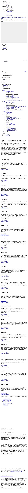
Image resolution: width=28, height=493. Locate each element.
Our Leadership (9, 118)
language (8, 134)
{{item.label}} (9, 7)
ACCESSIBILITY (7, 400)
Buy (4, 89)
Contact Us (5, 130)
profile (4, 47)
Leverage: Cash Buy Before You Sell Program (16, 105)
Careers (7, 120)
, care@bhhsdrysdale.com (16, 470)
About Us (8, 114)
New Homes (8, 91)
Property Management (10, 127)
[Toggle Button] (14, 31)
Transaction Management (11, 129)
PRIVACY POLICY (7, 398)
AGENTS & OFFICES (8, 402)
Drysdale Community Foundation (13, 117)
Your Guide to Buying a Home (12, 97)
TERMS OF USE (7, 397)
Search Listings (4, 166)
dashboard (8, 4)
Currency (8, 133)
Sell (4, 100)
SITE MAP (5, 403)
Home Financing (9, 95)
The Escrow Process (10, 94)
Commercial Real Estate (11, 128)
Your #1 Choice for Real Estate (12, 106)
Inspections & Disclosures (11, 102)
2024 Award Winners (10, 123)
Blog (4, 131)
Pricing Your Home (10, 101)
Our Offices (8, 112)
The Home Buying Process (12, 92)
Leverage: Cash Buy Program (12, 96)
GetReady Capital (10, 107)
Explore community (5, 168)
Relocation (8, 125)
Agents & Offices (7, 109)
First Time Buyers (10, 90)
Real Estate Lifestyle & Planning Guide (14, 98)
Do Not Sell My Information (7, 474)
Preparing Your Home (10, 103)
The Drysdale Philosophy (11, 116)
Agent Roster (9, 111)
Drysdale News (9, 119)
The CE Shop (9, 122)
